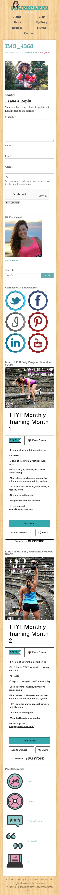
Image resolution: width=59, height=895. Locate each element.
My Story (42, 22)
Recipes (17, 28)
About (17, 22)
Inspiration (32, 841)
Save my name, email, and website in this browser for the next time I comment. (28, 182)
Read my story (11, 261)
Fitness (42, 28)
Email (8, 156)
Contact (29, 33)
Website (8, 167)
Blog (42, 17)
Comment (10, 117)
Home (17, 17)
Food (29, 782)
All (28, 861)
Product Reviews (35, 821)
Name (8, 146)
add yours (45, 53)
